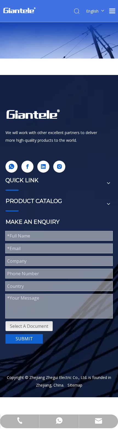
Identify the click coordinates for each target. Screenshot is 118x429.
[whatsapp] (11, 167)
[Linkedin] (43, 167)
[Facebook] (27, 167)
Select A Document (29, 326)
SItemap (75, 385)
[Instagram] (59, 167)
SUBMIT (24, 339)
